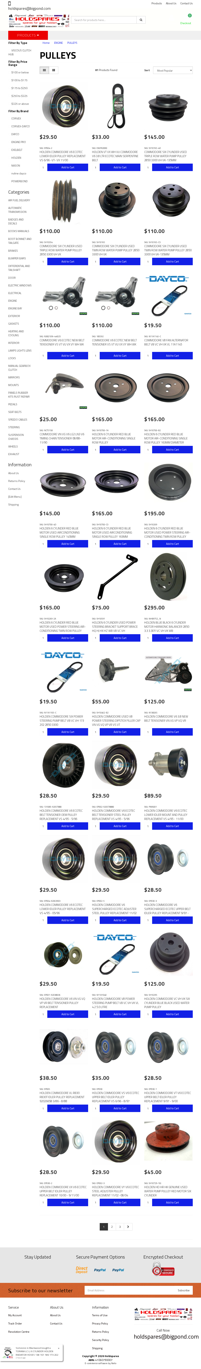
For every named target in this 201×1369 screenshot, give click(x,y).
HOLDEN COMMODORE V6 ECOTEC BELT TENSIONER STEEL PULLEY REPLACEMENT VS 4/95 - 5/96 (113, 814)
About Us (171, 3)
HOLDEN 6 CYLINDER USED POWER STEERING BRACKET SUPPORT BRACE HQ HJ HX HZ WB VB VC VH (115, 626)
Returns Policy (16, 481)
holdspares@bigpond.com (29, 8)
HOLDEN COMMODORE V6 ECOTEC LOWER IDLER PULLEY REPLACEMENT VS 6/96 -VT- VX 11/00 (63, 156)
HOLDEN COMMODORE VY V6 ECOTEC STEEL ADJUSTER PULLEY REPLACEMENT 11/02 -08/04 (115, 1191)
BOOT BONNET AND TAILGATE (20, 241)
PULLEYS (72, 43)
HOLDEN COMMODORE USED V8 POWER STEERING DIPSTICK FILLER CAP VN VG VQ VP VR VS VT (116, 720)
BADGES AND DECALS (16, 221)
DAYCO (15, 134)
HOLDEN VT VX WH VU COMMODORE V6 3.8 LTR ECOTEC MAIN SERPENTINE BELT (115, 156)
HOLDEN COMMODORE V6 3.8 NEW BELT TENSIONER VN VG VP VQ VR (166, 718)
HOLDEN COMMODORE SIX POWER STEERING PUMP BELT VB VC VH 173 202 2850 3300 (62, 720)
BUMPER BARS (17, 258)
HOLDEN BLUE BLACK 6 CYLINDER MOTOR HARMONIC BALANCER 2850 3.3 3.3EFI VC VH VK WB (166, 626)
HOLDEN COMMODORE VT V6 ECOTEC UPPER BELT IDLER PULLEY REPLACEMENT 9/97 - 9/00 (167, 1097)
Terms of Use (100, 1315)
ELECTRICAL (14, 293)
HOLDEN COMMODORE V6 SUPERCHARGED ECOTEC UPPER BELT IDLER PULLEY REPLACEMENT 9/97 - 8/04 (167, 911)
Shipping (13, 504)
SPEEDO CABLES (17, 419)
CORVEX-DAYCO (20, 126)
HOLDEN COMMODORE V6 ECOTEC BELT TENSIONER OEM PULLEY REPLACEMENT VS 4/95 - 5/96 (61, 814)
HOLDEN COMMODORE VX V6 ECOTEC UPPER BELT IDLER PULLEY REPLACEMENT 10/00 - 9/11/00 (63, 1191)
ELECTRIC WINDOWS (20, 285)
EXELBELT (16, 150)
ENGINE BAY (15, 308)
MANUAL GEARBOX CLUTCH (19, 368)
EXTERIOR (14, 316)
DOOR (12, 278)
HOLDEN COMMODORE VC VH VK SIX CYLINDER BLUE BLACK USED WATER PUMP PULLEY (167, 1002)
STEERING (14, 427)
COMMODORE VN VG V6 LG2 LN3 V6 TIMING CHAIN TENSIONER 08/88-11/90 (62, 438)
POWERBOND (19, 181)
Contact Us (186, 3)
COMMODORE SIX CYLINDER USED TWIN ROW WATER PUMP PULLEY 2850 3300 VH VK (115, 250)
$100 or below (20, 72)
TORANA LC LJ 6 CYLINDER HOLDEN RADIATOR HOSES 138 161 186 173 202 (37, 1352)
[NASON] (83, 314)
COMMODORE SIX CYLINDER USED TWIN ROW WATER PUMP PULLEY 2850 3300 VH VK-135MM (168, 250)
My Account (15, 1315)
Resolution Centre (18, 1332)
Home (46, 43)
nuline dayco (18, 173)
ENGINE (12, 301)
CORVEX (16, 118)
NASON (15, 165)
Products (157, 3)
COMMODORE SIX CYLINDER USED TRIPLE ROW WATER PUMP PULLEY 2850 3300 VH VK (61, 250)
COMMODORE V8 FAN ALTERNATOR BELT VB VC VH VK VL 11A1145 (166, 342)
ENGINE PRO (18, 142)
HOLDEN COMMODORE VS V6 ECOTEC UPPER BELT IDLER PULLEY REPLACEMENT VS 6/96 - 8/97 (115, 1097)
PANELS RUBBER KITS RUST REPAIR (19, 395)
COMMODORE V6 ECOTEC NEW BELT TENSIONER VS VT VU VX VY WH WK (62, 342)
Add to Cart (67, 167)
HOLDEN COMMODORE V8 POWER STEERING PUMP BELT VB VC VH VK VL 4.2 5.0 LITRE (115, 1002)
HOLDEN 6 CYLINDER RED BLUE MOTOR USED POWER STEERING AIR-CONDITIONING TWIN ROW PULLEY (167, 532)
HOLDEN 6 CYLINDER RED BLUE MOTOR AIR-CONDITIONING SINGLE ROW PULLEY (113, 438)
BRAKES (13, 251)
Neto (113, 1363)
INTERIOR (13, 343)
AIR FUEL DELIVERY (19, 200)
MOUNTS (13, 385)
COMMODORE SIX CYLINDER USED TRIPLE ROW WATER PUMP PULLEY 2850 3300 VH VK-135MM (165, 156)
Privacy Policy (100, 1323)
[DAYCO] (188, 314)
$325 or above (20, 104)
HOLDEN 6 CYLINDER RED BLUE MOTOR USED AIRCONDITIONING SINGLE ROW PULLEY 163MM (112, 532)
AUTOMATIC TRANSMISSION (17, 210)
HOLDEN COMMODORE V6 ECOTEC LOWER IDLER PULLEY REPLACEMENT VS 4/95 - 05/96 (63, 909)
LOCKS (12, 358)
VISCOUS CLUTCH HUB (19, 52)
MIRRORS (14, 377)
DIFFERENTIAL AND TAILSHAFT (19, 268)
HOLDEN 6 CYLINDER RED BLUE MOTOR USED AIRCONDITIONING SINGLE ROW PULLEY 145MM (60, 532)
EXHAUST (13, 454)
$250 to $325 (19, 96)
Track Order (15, 1323)
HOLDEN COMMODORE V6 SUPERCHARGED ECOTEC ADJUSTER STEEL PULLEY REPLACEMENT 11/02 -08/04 (114, 911)
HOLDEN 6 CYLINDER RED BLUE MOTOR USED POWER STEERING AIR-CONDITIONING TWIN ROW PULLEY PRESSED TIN (63, 628)
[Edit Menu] (15, 497)
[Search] (141, 20)
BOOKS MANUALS (18, 231)
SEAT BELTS (15, 412)
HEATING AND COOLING (16, 333)
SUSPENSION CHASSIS (16, 437)
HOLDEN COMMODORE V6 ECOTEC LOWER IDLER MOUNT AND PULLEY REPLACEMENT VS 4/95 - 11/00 (165, 814)
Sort (147, 70)
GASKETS (13, 324)
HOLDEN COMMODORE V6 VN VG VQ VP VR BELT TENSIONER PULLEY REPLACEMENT (62, 1002)
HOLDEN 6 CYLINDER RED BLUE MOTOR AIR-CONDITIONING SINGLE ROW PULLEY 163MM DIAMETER (166, 438)
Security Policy (100, 1340)
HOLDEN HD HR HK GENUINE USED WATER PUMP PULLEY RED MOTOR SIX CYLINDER (167, 1191)
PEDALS (12, 404)
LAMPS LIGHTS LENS (20, 350)
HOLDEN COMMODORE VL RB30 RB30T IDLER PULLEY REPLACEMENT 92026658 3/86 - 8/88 (62, 1097)
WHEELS (13, 446)
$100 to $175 (19, 80)
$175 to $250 (19, 88)
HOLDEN (16, 158)
